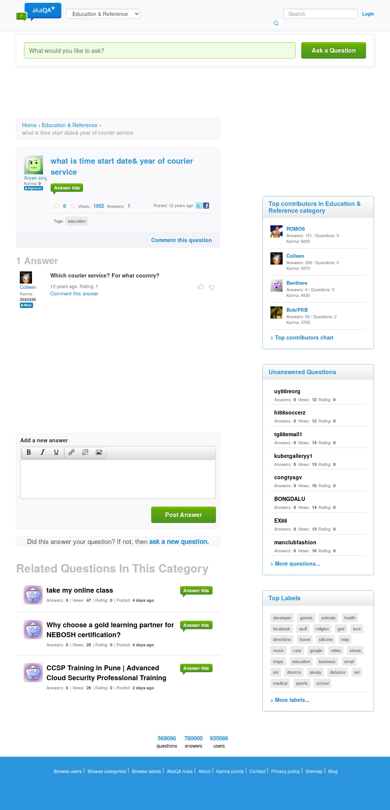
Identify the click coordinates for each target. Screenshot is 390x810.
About (204, 771)
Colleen (28, 286)
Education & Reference (70, 125)
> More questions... (295, 563)
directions (282, 639)
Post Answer (183, 514)
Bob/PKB (297, 309)
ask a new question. (179, 541)
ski (275, 672)
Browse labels (146, 771)
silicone (325, 639)
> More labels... (290, 699)
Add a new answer (44, 440)
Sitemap (314, 771)
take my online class (79, 590)
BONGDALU (289, 498)
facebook (281, 628)
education (77, 221)
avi (357, 672)
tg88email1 (288, 434)
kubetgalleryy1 (293, 455)
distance (337, 672)
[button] (29, 453)
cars (297, 650)
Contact (257, 771)
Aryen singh (37, 177)
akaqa (315, 672)
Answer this (67, 187)
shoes (355, 650)
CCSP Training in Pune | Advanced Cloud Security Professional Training (106, 672)
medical (280, 683)
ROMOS (295, 228)
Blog (333, 771)
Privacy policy (285, 771)
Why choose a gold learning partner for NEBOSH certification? (110, 629)
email (349, 661)
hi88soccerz (289, 412)
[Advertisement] (154, 99)
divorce (294, 672)
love (357, 628)
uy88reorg (287, 391)
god (340, 628)
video (336, 650)
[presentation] (29, 453)
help (345, 639)
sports (302, 683)
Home (29, 125)
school (322, 683)
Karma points (230, 771)
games (306, 617)
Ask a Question (334, 50)
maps (278, 661)
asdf (303, 628)
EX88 (280, 520)
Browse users (68, 771)
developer (282, 617)
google (316, 650)
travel (305, 639)
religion (322, 628)
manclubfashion (295, 542)
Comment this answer (74, 293)
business (327, 661)
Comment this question (181, 240)
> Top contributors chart (302, 337)
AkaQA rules (180, 771)
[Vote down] (72, 205)
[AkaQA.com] (38, 11)
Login (368, 13)
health (349, 617)
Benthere (296, 282)
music (278, 650)
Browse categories (107, 771)
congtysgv (288, 477)
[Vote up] (57, 205)
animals (328, 617)
